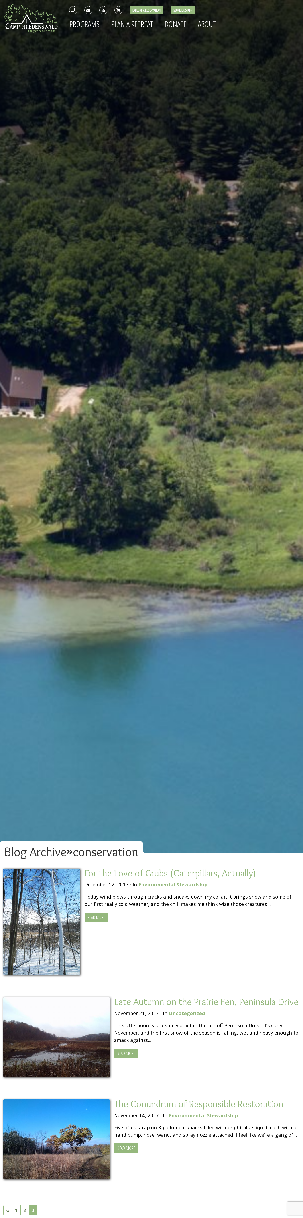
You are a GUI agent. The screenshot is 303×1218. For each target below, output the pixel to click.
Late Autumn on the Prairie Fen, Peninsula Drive (206, 1002)
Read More (96, 917)
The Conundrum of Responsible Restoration (198, 1104)
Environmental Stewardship (172, 884)
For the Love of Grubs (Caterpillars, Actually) (170, 873)
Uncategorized (187, 1013)
